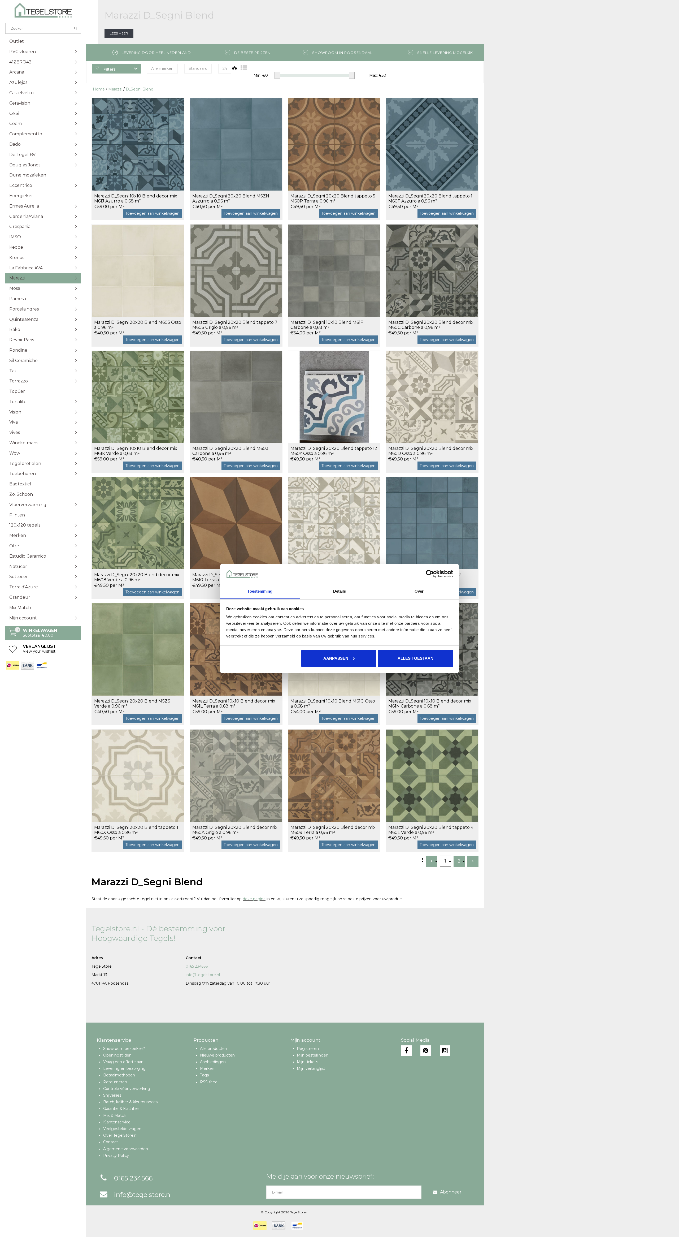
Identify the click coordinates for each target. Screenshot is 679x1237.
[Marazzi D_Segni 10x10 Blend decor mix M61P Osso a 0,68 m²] (334, 523)
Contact (110, 1142)
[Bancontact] (41, 665)
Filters (109, 69)
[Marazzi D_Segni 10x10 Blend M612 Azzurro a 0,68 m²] (432, 523)
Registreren (308, 1048)
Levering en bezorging (124, 1068)
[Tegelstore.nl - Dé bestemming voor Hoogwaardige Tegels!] (43, 10)
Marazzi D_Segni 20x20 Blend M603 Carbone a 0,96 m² (230, 451)
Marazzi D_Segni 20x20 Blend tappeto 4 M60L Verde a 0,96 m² (430, 830)
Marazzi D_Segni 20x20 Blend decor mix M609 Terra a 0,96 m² (333, 830)
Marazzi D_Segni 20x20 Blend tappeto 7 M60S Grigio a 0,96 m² (234, 325)
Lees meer (119, 33)
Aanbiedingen (213, 1061)
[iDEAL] (12, 665)
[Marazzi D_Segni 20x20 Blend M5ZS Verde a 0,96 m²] (138, 649)
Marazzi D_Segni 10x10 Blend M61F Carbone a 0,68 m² (326, 325)
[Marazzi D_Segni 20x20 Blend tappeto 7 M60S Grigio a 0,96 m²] (236, 270)
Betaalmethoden (119, 1075)
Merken (207, 1068)
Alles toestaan (415, 658)
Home (99, 89)
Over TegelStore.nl (120, 1135)
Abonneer (451, 1192)
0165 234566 (197, 966)
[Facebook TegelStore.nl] (406, 1050)
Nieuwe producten (217, 1055)
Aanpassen (335, 658)
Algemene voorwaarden (125, 1149)
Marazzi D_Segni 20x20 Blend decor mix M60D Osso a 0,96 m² (430, 451)
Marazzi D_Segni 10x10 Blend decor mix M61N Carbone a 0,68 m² (429, 704)
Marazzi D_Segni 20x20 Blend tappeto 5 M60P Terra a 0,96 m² (332, 198)
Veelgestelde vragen (122, 1128)
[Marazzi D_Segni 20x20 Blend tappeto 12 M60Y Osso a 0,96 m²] (334, 397)
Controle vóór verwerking (126, 1088)
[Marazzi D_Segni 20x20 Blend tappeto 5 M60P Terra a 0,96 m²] (334, 144)
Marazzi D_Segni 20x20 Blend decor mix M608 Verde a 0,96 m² (136, 577)
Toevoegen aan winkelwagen (152, 213)
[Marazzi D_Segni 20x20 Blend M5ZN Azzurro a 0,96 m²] (236, 144)
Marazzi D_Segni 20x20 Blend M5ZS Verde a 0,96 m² (132, 704)
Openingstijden (117, 1055)
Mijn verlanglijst (311, 1068)
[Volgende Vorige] (472, 861)
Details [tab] (339, 591)
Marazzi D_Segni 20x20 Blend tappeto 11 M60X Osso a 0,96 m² (137, 830)
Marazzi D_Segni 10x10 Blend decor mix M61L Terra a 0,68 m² (233, 704)
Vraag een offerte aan (123, 1061)
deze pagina (254, 898)
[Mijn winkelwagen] (13, 634)
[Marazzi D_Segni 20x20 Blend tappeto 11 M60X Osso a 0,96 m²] (138, 775)
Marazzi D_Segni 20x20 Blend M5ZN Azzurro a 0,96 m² (230, 198)
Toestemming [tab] (259, 591)
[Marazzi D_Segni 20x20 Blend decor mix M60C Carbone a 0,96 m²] (432, 270)
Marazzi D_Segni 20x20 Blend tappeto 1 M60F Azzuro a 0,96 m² (430, 198)
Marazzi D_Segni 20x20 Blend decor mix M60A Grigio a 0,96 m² (234, 830)
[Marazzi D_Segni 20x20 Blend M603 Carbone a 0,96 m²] (236, 397)
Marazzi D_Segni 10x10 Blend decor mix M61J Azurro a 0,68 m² (135, 198)
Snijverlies (112, 1095)
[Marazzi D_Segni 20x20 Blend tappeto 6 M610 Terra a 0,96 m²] (236, 523)
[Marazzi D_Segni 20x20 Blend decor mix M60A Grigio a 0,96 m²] (236, 775)
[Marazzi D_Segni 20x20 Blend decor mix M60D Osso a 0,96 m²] (432, 397)
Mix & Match (114, 1115)
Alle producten (213, 1048)
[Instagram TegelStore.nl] (445, 1050)
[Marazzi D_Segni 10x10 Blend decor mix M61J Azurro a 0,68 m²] (138, 144)
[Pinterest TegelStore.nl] (425, 1050)
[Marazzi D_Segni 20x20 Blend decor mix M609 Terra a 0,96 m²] (334, 775)
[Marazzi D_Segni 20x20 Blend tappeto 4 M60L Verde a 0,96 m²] (432, 775)
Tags (204, 1075)
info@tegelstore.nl (203, 974)
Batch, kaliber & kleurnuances (130, 1102)
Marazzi (115, 89)
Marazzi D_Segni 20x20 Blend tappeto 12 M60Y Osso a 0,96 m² (333, 451)
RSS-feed (208, 1082)
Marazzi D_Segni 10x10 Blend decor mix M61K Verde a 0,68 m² (135, 451)
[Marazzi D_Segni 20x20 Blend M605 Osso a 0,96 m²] (138, 270)
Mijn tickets (307, 1061)
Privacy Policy (116, 1155)
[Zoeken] (76, 28)
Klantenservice (116, 1122)
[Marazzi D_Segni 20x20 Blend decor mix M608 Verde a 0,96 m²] (138, 523)
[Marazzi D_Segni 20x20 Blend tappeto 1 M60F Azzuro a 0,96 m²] (432, 144)
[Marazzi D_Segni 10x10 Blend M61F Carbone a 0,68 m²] (334, 270)
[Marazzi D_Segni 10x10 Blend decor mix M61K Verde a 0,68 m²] (138, 397)
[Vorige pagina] (431, 861)
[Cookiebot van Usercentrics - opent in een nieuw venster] (430, 574)
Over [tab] (419, 591)
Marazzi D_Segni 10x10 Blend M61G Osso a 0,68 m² (332, 704)
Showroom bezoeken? (124, 1048)
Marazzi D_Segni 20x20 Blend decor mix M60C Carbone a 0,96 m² (430, 325)
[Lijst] (244, 68)
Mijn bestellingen (312, 1055)
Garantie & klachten (121, 1108)
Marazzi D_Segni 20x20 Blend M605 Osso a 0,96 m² (137, 325)
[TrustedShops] (312, 1225)
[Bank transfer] (27, 665)
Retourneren (115, 1082)
